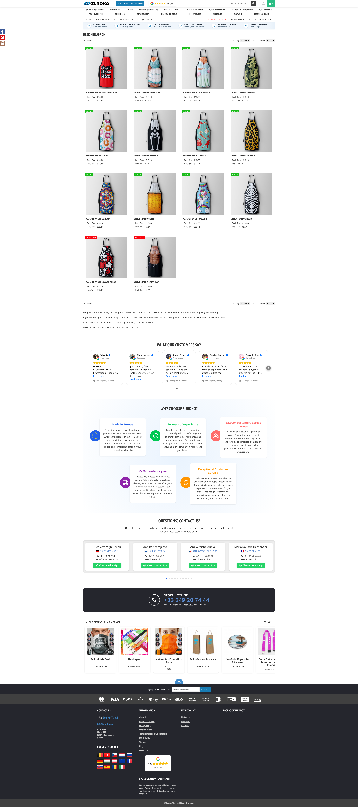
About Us (143, 717)
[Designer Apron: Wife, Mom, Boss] (106, 68)
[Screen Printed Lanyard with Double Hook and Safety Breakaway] (271, 641)
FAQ (144, 738)
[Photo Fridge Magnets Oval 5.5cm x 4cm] (237, 641)
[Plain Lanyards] (134, 641)
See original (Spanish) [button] (105, 380)
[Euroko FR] (129, 761)
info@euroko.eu (105, 724)
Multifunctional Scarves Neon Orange (169, 660)
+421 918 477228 (156, 556)
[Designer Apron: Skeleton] (155, 131)
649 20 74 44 (107, 717)
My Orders (185, 721)
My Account (186, 717)
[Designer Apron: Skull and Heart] (106, 257)
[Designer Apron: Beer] (155, 194)
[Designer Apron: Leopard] (251, 131)
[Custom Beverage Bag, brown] (203, 641)
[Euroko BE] (99, 755)
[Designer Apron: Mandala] (106, 194)
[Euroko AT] (114, 761)
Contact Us (143, 750)
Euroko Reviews (145, 729)
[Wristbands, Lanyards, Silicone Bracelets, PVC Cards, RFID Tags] (96, 3)
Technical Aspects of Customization (153, 733)
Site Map (142, 742)
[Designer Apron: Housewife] (155, 68)
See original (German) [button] (178, 380)
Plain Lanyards (134, 659)
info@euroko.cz (204, 559)
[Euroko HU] (107, 761)
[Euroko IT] (122, 767)
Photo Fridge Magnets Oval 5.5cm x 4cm (237, 660)
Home (88, 19)
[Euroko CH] (107, 755)
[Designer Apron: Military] (251, 68)
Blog (141, 746)
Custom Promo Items (103, 19)
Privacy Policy (145, 725)
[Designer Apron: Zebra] (251, 194)
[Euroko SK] (99, 767)
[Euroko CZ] (114, 755)
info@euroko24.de (108, 559)
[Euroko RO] (114, 767)
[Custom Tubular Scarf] (100, 641)
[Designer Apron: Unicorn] (203, 194)
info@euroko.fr (252, 559)
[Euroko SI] (129, 755)
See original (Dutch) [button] (250, 380)
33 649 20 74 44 (263, 19)
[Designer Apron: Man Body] (155, 257)
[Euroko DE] (99, 761)
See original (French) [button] (213, 380)
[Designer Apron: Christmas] (203, 131)
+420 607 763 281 (204, 556)
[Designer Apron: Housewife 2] (203, 68)
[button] (89, 368)
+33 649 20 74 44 (252, 556)
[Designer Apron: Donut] (106, 131)
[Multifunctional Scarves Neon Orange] (168, 641)
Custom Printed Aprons (125, 19)
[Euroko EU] (122, 761)
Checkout (185, 725)
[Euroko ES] (107, 767)
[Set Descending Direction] (253, 40)
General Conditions (147, 721)
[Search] (253, 3)
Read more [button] (99, 376)
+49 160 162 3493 (108, 556)
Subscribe (205, 689)
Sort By (236, 40)
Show (262, 40)
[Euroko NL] (122, 755)
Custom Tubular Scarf (100, 659)
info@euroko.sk (156, 559)
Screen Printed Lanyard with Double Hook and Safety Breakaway (271, 662)
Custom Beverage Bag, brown (203, 659)
